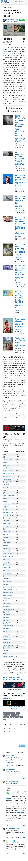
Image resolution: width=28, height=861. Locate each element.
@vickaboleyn (7, 526)
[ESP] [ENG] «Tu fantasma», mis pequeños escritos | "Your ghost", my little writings (20, 125)
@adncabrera (7, 509)
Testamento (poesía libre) (20, 340)
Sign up (20, 1)
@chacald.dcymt (20, 253)
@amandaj (6, 578)
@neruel (5, 545)
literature (6, 717)
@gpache (20, 233)
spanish (5, 713)
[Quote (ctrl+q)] (12, 728)
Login (15, 1)
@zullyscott (6, 487)
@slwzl (18, 206)
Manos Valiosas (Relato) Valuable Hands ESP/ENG (19, 296)
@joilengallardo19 (8, 609)
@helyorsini (6, 584)
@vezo (5, 653)
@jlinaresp (6, 617)
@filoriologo (7, 531)
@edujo (5, 537)
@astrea (5, 601)
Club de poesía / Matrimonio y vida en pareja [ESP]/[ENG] (20, 223)
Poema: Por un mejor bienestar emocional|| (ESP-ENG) (20, 270)
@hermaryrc (7, 493)
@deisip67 (6, 648)
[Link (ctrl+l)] (8, 731)
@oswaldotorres (8, 553)
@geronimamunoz (8, 625)
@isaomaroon (7, 565)
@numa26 (6, 650)
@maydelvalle (7, 482)
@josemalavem (20, 183)
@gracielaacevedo (9, 471)
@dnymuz (6, 637)
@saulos (5, 454)
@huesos (6, 559)
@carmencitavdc (8, 656)
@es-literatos (10, 19)
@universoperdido (8, 504)
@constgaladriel (19, 325)
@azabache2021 (8, 556)
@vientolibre (7, 573)
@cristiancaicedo (8, 515)
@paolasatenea (8, 592)
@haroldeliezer (7, 589)
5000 (23, 679)
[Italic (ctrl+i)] (7, 728)
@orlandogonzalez (9, 518)
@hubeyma (6, 614)
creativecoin (6, 715)
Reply (22, 746)
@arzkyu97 (6, 623)
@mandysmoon (20, 139)
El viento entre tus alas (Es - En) (20, 199)
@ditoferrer (6, 548)
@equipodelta (18, 689)
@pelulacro (6, 542)
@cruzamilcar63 (8, 581)
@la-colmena (10, 781)
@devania (6, 620)
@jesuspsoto (7, 479)
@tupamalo (6, 562)
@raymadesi (7, 598)
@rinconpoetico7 (8, 645)
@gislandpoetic (8, 612)
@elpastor (20, 278)
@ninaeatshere (7, 465)
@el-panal (6, 484)
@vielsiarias (6, 642)
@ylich (5, 462)
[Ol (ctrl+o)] (15, 728)
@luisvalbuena (7, 639)
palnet (18, 713)
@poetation (6, 529)
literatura (11, 713)
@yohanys (6, 606)
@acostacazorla (8, 512)
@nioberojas (7, 523)
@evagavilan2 (7, 459)
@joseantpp (6, 603)
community (20, 717)
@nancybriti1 (7, 551)
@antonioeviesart (8, 631)
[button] (25, 1)
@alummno (6, 634)
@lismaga (20, 345)
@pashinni (6, 520)
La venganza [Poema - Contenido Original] (20, 156)
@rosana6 (6, 576)
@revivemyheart (8, 468)
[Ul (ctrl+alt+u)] (4, 731)
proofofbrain (15, 715)
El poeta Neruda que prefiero (20, 177)
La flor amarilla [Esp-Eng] (20, 246)
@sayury (6, 490)
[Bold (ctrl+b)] (4, 728)
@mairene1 (19, 306)
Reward (21, 752)
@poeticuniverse (8, 540)
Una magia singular (20, 320)
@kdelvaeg (6, 628)
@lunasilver (6, 567)
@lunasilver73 (7, 595)
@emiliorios (6, 570)
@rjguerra (6, 507)
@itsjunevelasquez (9, 495)
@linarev (19, 164)
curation (12, 717)
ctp (4, 719)
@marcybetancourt (9, 473)
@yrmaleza (6, 476)
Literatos (22, 19)
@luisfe (5, 501)
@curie (23, 804)
